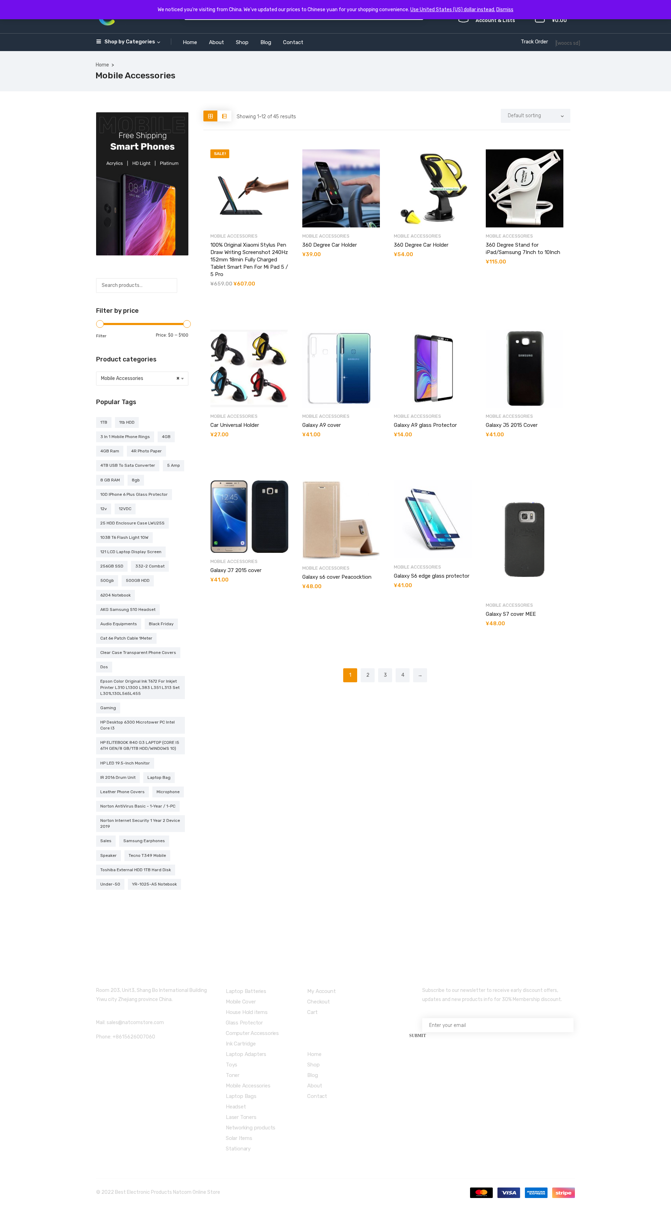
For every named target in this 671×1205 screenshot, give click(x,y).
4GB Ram (109, 451)
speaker (108, 855)
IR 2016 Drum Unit (118, 777)
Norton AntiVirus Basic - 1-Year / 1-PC (137, 806)
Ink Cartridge (240, 1044)
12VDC (125, 508)
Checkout (318, 1002)
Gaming (108, 707)
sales (105, 840)
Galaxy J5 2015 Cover (511, 425)
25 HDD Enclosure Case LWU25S (132, 523)
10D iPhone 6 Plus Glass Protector (134, 494)
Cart (312, 1012)
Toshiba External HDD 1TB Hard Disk (135, 869)
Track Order (534, 41)
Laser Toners (241, 1117)
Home (190, 42)
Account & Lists (495, 20)
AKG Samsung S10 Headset (128, 609)
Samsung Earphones (144, 840)
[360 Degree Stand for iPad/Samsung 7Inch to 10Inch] (525, 188)
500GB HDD (138, 580)
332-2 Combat (150, 566)
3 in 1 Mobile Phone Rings (125, 436)
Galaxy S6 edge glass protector (431, 576)
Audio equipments (118, 623)
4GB (166, 436)
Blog (265, 42)
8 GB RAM (110, 480)
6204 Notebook (115, 595)
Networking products (250, 1128)
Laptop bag (159, 777)
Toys (231, 1065)
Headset (236, 1107)
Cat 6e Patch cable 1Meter (126, 638)
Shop (242, 42)
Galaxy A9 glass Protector (425, 425)
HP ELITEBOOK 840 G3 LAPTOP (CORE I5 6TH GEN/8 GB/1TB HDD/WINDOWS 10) (139, 745)
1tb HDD (127, 422)
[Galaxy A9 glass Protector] (433, 369)
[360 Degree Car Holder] (341, 188)
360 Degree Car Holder (329, 245)
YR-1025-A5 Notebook (154, 884)
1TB (103, 422)
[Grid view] (210, 116)
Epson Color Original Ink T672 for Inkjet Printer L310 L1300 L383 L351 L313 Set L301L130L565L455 (140, 687)
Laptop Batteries (246, 991)
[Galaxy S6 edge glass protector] (433, 519)
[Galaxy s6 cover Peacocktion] (341, 519)
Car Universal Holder (234, 425)
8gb (136, 480)
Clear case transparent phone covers (138, 652)
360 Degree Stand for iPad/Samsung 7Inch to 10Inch (523, 248)
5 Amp (173, 465)
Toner (232, 1075)
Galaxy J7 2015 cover (235, 570)
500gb (107, 580)
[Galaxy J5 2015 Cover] (525, 369)
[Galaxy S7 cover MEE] (525, 538)
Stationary (238, 1149)
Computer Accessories (252, 1033)
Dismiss (504, 10)
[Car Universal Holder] (249, 369)
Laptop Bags (241, 1096)
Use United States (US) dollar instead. (452, 10)
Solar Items (239, 1138)
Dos (104, 666)
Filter (101, 335)
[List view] (224, 116)
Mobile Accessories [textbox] (140, 378)
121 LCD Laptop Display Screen (130, 551)
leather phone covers (122, 791)
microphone (168, 791)
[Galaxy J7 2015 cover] (249, 516)
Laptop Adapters (246, 1054)
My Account (321, 991)
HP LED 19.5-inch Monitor (125, 763)
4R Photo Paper (146, 451)
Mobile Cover (241, 1002)
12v (103, 508)
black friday (161, 623)
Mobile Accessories (234, 236)
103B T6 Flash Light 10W (124, 537)
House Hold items (247, 1012)
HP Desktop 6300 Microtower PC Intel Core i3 (137, 725)
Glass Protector (244, 1023)
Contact (293, 42)
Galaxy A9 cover (321, 425)
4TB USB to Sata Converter (127, 465)
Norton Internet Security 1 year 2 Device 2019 (140, 823)
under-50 (110, 884)
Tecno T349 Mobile (147, 855)
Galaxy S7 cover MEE (511, 614)
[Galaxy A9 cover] (341, 369)
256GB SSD (111, 566)
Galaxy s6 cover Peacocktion (336, 577)
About (216, 42)
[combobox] (142, 379)
